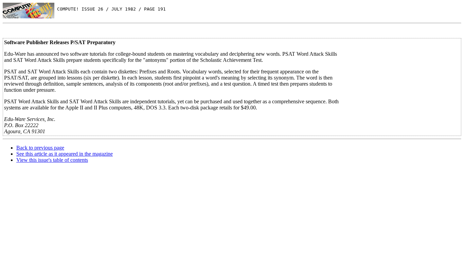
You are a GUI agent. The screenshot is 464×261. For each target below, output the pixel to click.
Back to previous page (40, 148)
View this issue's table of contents (52, 160)
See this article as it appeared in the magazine (64, 154)
